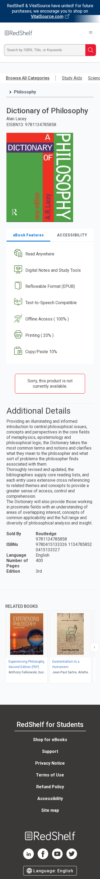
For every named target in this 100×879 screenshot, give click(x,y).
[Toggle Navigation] (90, 33)
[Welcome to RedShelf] (18, 33)
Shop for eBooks (50, 739)
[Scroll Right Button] (94, 647)
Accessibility (50, 798)
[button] (49, 254)
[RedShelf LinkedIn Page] (28, 857)
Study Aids (72, 78)
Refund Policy (50, 786)
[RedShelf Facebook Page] (43, 857)
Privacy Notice (50, 763)
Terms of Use (50, 775)
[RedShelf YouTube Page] (57, 857)
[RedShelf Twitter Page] (71, 857)
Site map (50, 810)
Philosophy (25, 92)
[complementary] (50, 637)
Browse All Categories (28, 78)
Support (50, 751)
